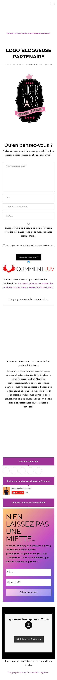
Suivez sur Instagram (30, 639)
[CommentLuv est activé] (28, 268)
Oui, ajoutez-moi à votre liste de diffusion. (29, 245)
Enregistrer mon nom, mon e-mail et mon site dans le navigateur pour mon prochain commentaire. (29, 232)
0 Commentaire (15, 64)
